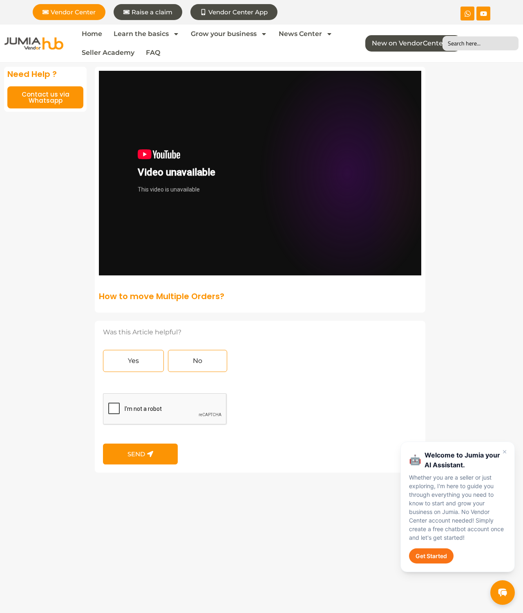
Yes (133, 361)
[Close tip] (505, 452)
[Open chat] (502, 592)
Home (92, 34)
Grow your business (224, 34)
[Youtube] (483, 13)
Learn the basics (141, 34)
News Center (300, 34)
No (197, 361)
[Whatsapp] (467, 13)
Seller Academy (108, 52)
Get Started (431, 555)
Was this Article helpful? (142, 332)
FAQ (153, 52)
